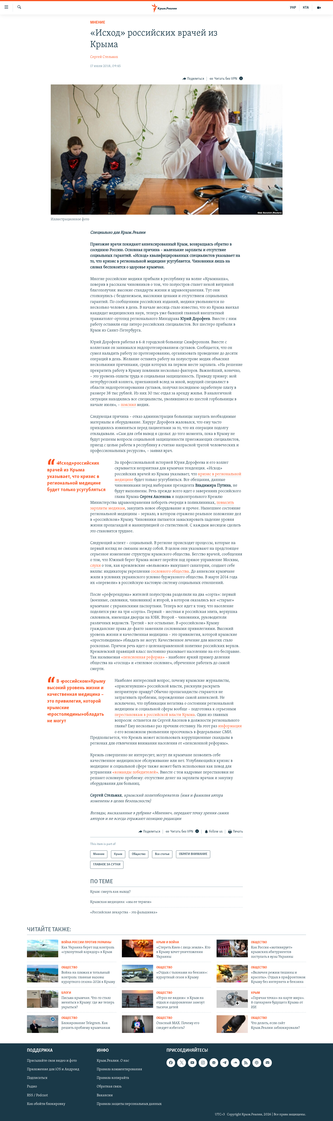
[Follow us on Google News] (214, 1062)
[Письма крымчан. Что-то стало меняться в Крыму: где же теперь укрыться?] (42, 999)
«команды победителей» (135, 773)
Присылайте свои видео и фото (52, 1061)
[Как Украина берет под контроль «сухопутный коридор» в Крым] (42, 948)
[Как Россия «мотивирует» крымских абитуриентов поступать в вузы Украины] (232, 948)
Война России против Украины (86, 942)
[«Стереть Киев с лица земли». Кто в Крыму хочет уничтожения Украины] (137, 948)
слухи (95, 566)
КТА (306, 8)
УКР (293, 8)
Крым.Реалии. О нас (113, 1061)
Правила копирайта (113, 1078)
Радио (32, 1086)
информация (230, 726)
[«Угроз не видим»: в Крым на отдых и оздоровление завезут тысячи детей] (137, 999)
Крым (255, 993)
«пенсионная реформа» (143, 657)
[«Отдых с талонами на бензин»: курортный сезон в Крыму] (137, 973)
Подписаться (37, 1078)
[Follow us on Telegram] (224, 1062)
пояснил (128, 405)
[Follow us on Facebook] (170, 1062)
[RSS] (246, 1062)
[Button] (193, 79)
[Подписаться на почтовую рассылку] (267, 1062)
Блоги (66, 993)
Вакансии (105, 1095)
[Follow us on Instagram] (203, 1062)
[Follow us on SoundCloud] (235, 1062)
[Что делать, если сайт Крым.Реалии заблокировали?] (232, 1024)
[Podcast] (256, 1062)
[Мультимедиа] (319, 8)
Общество (259, 942)
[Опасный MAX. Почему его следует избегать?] (137, 1024)
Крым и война (167, 942)
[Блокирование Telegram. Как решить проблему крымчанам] (42, 1024)
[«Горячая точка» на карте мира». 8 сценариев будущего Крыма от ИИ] (232, 999)
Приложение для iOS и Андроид (53, 1069)
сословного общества (170, 572)
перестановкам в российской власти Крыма (155, 715)
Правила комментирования (119, 1069)
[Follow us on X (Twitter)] (181, 1062)
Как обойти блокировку (46, 1104)
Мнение (97, 23)
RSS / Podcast (37, 1095)
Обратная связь (109, 1086)
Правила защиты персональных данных (129, 1104)
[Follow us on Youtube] (192, 1062)
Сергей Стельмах (104, 57)
